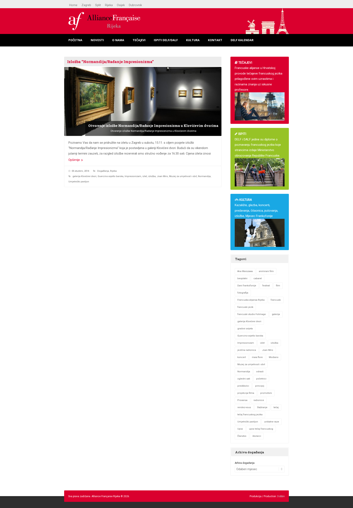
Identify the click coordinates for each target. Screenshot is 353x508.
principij (259, 386)
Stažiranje (262, 407)
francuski (276, 300)
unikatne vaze (271, 421)
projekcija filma (245, 393)
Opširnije (74, 160)
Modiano (273, 357)
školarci (256, 436)
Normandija (204, 176)
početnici (261, 378)
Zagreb (86, 5)
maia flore (257, 357)
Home (73, 5)
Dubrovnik (135, 5)
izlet (144, 176)
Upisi (240, 429)
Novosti (97, 40)
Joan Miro (162, 176)
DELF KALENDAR (242, 40)
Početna (75, 40)
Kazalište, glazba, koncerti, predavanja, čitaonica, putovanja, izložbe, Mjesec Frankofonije (256, 208)
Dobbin (281, 496)
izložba (152, 176)
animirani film (266, 271)
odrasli (260, 371)
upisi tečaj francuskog (261, 429)
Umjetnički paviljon (78, 181)
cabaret (258, 278)
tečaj (276, 407)
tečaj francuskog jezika (250, 414)
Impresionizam (133, 176)
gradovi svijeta (245, 328)
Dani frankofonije (246, 285)
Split (98, 5)
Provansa (242, 400)
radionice (259, 400)
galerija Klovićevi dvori (84, 176)
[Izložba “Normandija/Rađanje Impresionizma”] (142, 101)
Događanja (103, 171)
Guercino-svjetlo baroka (110, 176)
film (278, 285)
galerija (276, 314)
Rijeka (109, 5)
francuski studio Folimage (251, 314)
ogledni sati (243, 378)
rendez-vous (244, 407)
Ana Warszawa (245, 271)
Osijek (121, 5)
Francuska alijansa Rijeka (251, 300)
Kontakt (215, 40)
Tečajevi (139, 40)
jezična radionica (246, 350)
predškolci (243, 386)
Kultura (193, 40)
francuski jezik (245, 307)
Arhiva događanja (245, 463)
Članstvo (241, 436)
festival (266, 285)
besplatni (242, 278)
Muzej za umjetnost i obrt (183, 176)
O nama (118, 40)
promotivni (266, 393)
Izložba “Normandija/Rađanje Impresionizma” (110, 61)
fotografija (242, 292)
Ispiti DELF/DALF (166, 40)
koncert (241, 357)
